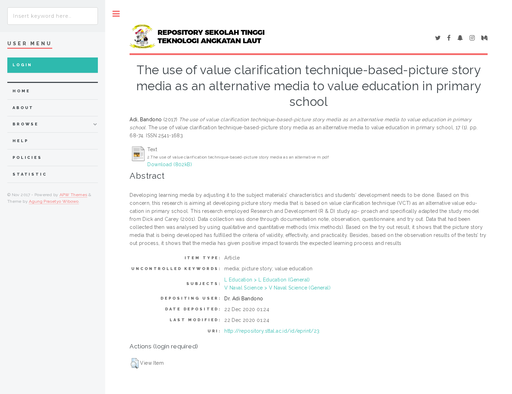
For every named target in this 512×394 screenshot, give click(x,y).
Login (22, 65)
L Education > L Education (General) (267, 280)
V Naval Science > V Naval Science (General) (277, 288)
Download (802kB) (169, 164)
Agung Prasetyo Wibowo (54, 201)
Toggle (116, 14)
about (23, 108)
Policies (27, 157)
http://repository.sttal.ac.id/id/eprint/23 (272, 331)
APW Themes (73, 194)
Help (20, 141)
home (21, 91)
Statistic (30, 174)
